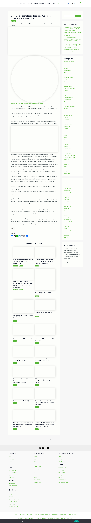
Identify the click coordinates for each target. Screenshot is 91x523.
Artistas (66, 68)
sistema (37, 103)
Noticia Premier (12, 483)
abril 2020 (66, 235)
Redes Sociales (67, 153)
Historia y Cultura (68, 124)
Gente (65, 121)
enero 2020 (67, 237)
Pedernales (66, 142)
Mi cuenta (11, 496)
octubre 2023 (67, 224)
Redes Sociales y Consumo (70, 155)
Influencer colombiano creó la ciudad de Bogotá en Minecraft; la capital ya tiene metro (72, 34)
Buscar (65, 13)
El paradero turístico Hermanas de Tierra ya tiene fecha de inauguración (23, 261)
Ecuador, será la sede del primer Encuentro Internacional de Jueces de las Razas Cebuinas (23, 380)
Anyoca (35, 477)
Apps (65, 63)
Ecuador (66, 108)
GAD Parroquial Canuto (63, 482)
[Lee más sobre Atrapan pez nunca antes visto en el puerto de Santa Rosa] (23, 351)
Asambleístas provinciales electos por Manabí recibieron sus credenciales (23, 317)
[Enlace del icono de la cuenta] (82, 3)
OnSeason (60, 458)
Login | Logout (12, 494)
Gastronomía (67, 119)
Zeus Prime (60, 459)
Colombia (66, 90)
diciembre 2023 (67, 219)
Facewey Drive (37, 469)
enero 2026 (67, 183)
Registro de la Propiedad (63, 474)
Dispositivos (67, 104)
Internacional (67, 126)
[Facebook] (68, 3)
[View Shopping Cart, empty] (79, 3)
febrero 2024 (67, 217)
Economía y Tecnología (69, 106)
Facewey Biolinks (37, 468)
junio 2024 (66, 210)
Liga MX (66, 128)
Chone (65, 81)
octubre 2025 (67, 190)
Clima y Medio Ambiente (69, 88)
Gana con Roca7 (61, 461)
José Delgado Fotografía (14, 474)
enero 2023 (67, 226)
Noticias (41, 3)
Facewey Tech (12, 486)
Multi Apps (11, 475)
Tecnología (66, 162)
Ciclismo (66, 84)
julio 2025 (66, 195)
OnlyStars (36, 458)
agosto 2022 (67, 228)
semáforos (34, 103)
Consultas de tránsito (69, 92)
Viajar (65, 168)
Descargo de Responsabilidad (15, 499)
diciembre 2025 (67, 186)
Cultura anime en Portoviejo (21, 401)
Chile (65, 79)
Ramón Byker (36, 480)
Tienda (35, 3)
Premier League (67, 148)
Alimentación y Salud (69, 61)
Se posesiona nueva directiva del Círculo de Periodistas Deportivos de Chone (44, 402)
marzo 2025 (67, 201)
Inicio (17, 3)
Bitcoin (65, 75)
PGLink (35, 461)
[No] (89, 521)
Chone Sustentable (62, 479)
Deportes (66, 101)
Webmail (11, 508)
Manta (65, 133)
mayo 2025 (66, 197)
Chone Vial (60, 469)
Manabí (20, 14)
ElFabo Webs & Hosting (14, 470)
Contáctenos (48, 3)
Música (65, 137)
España (66, 117)
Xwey (35, 463)
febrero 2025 (67, 204)
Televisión (66, 164)
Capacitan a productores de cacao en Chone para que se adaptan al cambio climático (23, 424)
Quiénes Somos (23, 3)
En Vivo (53, 3)
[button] (37, 3)
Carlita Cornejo (37, 479)
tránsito (41, 103)
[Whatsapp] (76, 3)
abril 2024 (66, 215)
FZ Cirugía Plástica (13, 472)
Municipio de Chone (62, 467)
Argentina (66, 66)
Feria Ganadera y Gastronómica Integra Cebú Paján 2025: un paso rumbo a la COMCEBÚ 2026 (44, 261)
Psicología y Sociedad (69, 151)
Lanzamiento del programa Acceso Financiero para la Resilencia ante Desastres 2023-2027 (45, 424)
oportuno (26, 103)
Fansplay (35, 456)
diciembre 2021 (67, 230)
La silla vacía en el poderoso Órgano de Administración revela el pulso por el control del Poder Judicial (72, 46)
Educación (66, 110)
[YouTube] (70, 3)
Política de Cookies (13, 501)
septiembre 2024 (68, 206)
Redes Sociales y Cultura (69, 157)
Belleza (66, 72)
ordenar (29, 103)
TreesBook (60, 480)
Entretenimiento (68, 115)
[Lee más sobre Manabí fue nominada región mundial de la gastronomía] (45, 351)
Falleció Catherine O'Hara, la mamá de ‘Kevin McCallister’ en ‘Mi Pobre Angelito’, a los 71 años (72, 29)
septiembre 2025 (68, 192)
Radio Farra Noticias (13, 485)
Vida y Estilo (67, 171)
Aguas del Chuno (61, 470)
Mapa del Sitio (12, 509)
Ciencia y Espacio (68, 86)
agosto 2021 (67, 233)
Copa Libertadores (68, 95)
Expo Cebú (60, 477)
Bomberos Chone (61, 472)
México (65, 135)
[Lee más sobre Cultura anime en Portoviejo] (23, 393)
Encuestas (66, 113)
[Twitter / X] (72, 3)
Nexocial (35, 459)
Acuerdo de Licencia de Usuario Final (16, 498)
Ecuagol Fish (11, 477)
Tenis (65, 166)
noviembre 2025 (68, 188)
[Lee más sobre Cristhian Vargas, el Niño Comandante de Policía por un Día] (23, 329)
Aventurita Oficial (37, 482)
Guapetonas (61, 456)
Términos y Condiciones (14, 506)
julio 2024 (66, 208)
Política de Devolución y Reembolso (16, 503)
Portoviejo (16, 265)
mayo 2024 (66, 212)
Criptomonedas (67, 99)
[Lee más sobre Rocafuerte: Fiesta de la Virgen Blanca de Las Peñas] (45, 304)
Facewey (35, 464)
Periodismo (30, 3)
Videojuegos (67, 173)
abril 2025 (66, 199)
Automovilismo (67, 70)
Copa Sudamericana (68, 97)
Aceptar (76, 521)
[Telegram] (74, 3)
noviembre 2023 (68, 221)
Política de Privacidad (13, 504)
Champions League (68, 77)
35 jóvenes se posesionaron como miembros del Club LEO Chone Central (45, 380)
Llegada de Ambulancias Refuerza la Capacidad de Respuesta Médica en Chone (45, 338)
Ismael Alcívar (36, 475)
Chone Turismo (61, 475)
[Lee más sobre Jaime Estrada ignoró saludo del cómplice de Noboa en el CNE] (45, 279)
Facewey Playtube (37, 466)
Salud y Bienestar (68, 159)
